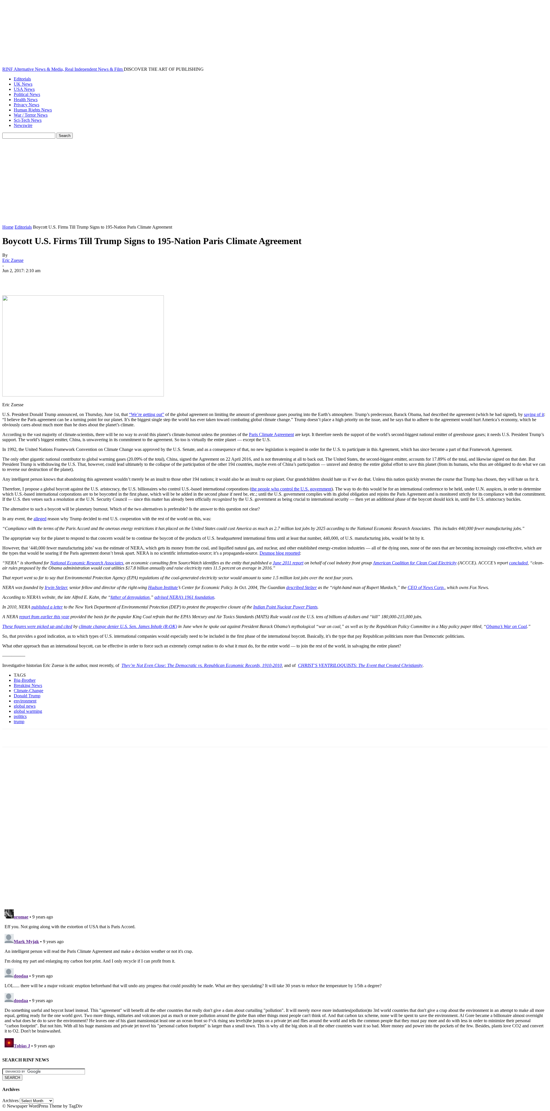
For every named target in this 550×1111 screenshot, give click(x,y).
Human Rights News (33, 109)
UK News (23, 84)
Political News (27, 94)
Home (7, 227)
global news (25, 706)
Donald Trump (27, 695)
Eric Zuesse (12, 260)
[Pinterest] (53, 279)
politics (20, 716)
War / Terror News (31, 115)
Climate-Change (28, 690)
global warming (28, 711)
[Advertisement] (275, 182)
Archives (10, 1100)
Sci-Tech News (28, 120)
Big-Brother (25, 680)
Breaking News (28, 685)
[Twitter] (32, 279)
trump (19, 721)
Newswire (23, 125)
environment (25, 700)
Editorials (22, 78)
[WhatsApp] (73, 279)
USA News (24, 89)
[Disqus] (275, 830)
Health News (26, 99)
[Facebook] (11, 279)
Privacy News (26, 104)
